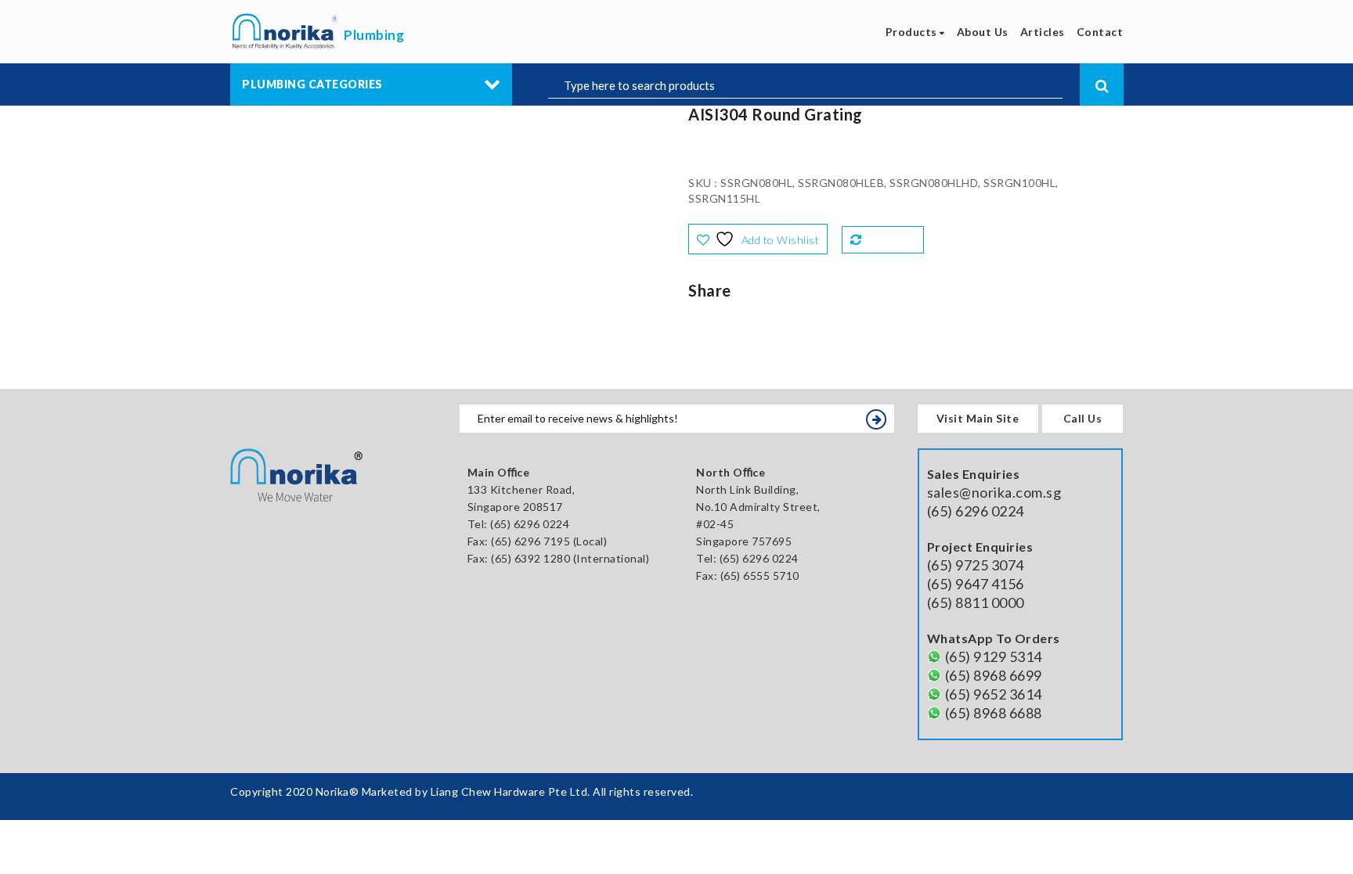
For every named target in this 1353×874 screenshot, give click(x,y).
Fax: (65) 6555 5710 (747, 575)
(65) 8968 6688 (993, 712)
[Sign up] (876, 419)
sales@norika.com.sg (994, 492)
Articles (1042, 31)
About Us (982, 31)
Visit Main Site (977, 418)
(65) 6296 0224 (529, 524)
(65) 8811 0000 (975, 602)
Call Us (1082, 418)
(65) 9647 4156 (975, 583)
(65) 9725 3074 (975, 565)
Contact (1100, 31)
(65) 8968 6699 (993, 675)
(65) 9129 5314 (993, 656)
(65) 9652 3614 (993, 694)
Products (913, 31)
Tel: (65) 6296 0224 (747, 558)
